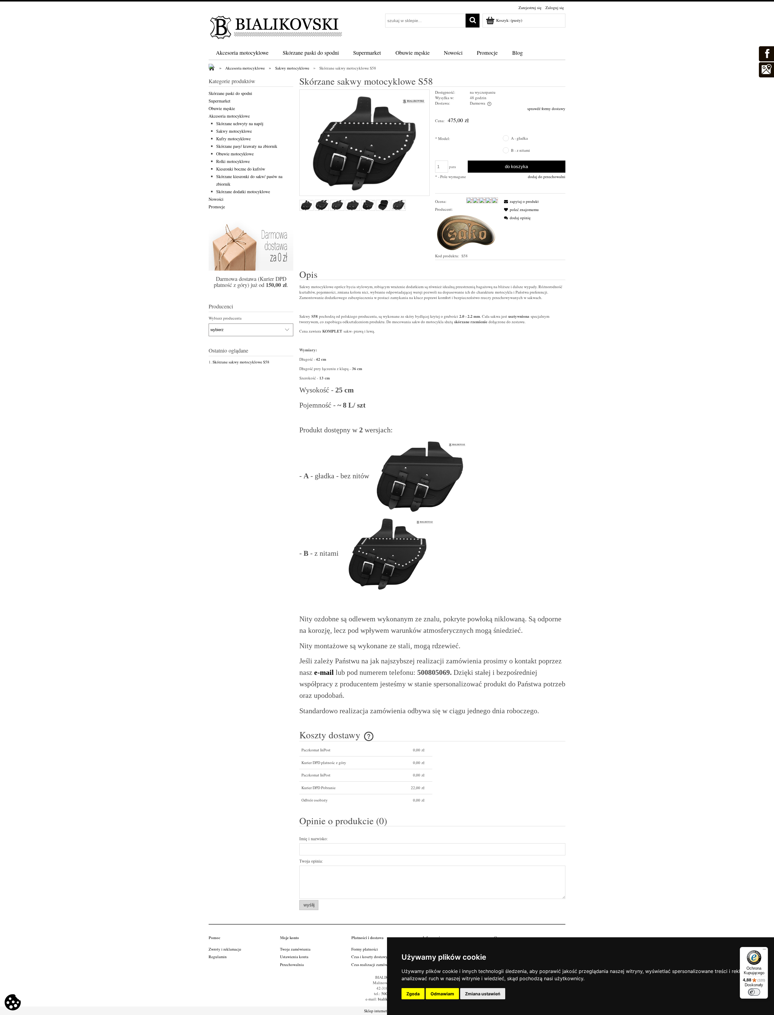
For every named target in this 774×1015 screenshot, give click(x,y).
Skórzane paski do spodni (230, 93)
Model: (442, 138)
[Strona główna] (277, 26)
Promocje (217, 207)
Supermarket (219, 101)
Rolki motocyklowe (233, 161)
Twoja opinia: (311, 861)
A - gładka (519, 138)
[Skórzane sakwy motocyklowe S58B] (306, 205)
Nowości (216, 199)
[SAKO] (466, 232)
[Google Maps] (766, 69)
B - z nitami (520, 150)
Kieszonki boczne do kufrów (240, 169)
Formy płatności (364, 949)
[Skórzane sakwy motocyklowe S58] (383, 205)
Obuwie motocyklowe (235, 154)
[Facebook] (766, 53)
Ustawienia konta (294, 956)
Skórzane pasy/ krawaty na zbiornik (246, 146)
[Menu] (764, 950)
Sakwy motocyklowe (234, 131)
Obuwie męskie (222, 108)
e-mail (324, 672)
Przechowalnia (292, 964)
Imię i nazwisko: (313, 838)
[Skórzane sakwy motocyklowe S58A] (337, 205)
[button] (520, 201)
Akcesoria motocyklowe (229, 116)
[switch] (754, 992)
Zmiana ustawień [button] (482, 993)
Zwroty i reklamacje (225, 949)
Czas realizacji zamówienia (373, 964)
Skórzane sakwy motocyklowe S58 (241, 362)
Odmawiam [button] (442, 993)
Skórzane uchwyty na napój (239, 123)
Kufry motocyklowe (233, 139)
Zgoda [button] (413, 993)
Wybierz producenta (225, 318)
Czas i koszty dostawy (369, 956)
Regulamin (218, 956)
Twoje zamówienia (295, 949)
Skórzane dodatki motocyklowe (243, 191)
